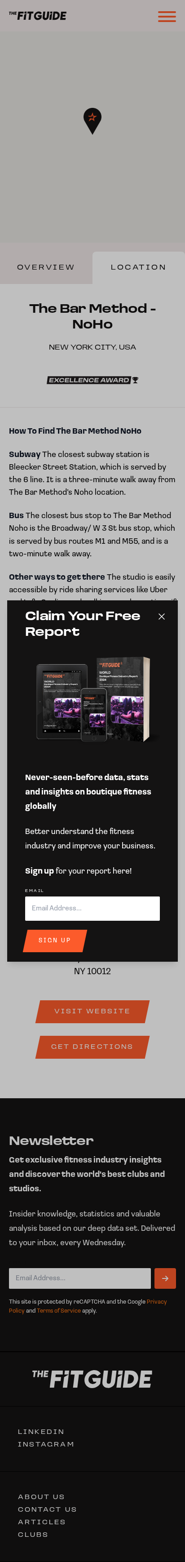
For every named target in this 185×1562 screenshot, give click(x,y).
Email (34, 891)
